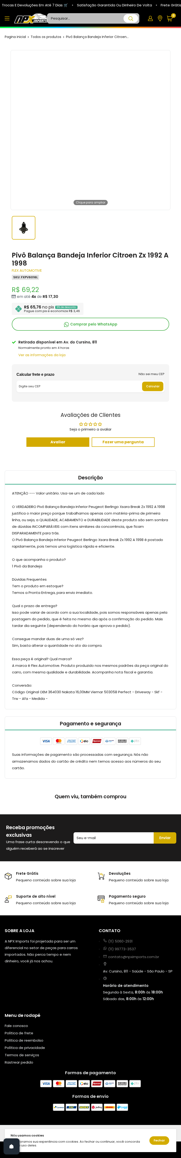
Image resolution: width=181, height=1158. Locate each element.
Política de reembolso (24, 1040)
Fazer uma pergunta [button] (123, 442)
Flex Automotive (27, 270)
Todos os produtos (46, 36)
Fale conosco (16, 1025)
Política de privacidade (25, 1047)
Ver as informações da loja (42, 354)
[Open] (12, 1146)
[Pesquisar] (130, 18)
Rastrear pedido (19, 1062)
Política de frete (19, 1033)
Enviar (165, 837)
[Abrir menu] (7, 18)
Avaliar (57, 442)
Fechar (159, 1140)
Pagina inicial (15, 36)
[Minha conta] (150, 18)
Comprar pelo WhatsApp (93, 324)
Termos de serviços (22, 1054)
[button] (171, 18)
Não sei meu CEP (152, 374)
